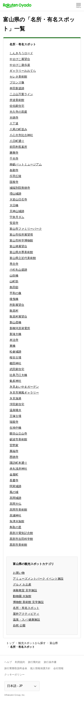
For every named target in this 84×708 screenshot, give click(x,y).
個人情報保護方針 (40, 668)
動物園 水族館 (22, 596)
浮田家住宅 (17, 404)
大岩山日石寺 (18, 199)
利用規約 (20, 662)
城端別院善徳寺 (20, 187)
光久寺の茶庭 (18, 111)
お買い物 (19, 572)
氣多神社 (15, 380)
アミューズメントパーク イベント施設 (38, 578)
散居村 (14, 310)
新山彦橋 (15, 322)
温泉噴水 (15, 410)
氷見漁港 (15, 398)
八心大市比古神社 (21, 135)
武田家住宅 (17, 369)
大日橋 (14, 205)
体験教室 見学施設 (25, 590)
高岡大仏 (15, 503)
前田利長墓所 (18, 146)
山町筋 (14, 281)
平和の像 (15, 293)
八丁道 (14, 123)
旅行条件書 (50, 662)
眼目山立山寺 (18, 433)
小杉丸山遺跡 (18, 269)
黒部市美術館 (18, 544)
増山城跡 (15, 193)
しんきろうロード (21, 53)
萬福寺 (14, 451)
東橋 (12, 345)
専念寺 (14, 263)
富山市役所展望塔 (21, 234)
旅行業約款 (34, 662)
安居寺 (14, 222)
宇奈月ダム (17, 217)
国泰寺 (14, 182)
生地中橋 (15, 427)
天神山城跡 (17, 211)
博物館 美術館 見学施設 (28, 602)
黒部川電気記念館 (21, 533)
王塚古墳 (15, 416)
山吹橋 (14, 275)
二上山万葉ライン (21, 94)
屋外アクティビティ (26, 613)
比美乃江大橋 (18, 375)
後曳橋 (14, 299)
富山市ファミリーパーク (26, 228)
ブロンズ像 (17, 82)
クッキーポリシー (14, 674)
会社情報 (58, 668)
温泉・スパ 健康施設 (26, 619)
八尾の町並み (18, 129)
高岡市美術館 (18, 509)
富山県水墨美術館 (21, 252)
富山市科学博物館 (21, 240)
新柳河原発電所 (20, 328)
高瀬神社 (15, 515)
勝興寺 (14, 152)
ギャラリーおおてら (23, 70)
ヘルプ (8, 662)
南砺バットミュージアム (26, 164)
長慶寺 (14, 480)
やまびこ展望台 (20, 59)
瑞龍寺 (14, 421)
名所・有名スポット (26, 608)
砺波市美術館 (18, 439)
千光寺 (14, 158)
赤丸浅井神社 (18, 468)
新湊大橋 (15, 334)
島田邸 (14, 287)
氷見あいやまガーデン (24, 386)
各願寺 (14, 170)
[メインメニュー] (78, 5)
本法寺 (14, 340)
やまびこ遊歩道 (20, 65)
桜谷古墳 (15, 357)
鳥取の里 (15, 527)
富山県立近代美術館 (23, 258)
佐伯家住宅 (17, 105)
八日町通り (17, 141)
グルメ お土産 (22, 584)
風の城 (14, 492)
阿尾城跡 (15, 486)
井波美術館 (17, 100)
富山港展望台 (18, 246)
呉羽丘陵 (15, 176)
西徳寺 (14, 457)
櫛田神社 (15, 363)
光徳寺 (14, 117)
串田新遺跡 (17, 88)
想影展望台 (17, 304)
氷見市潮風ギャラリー (24, 392)
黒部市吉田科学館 (21, 538)
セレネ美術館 (18, 76)
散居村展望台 (18, 316)
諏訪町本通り (18, 462)
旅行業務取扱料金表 (15, 668)
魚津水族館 (17, 521)
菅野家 (14, 445)
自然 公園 (19, 625)
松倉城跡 (15, 351)
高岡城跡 (15, 498)
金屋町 (14, 474)
